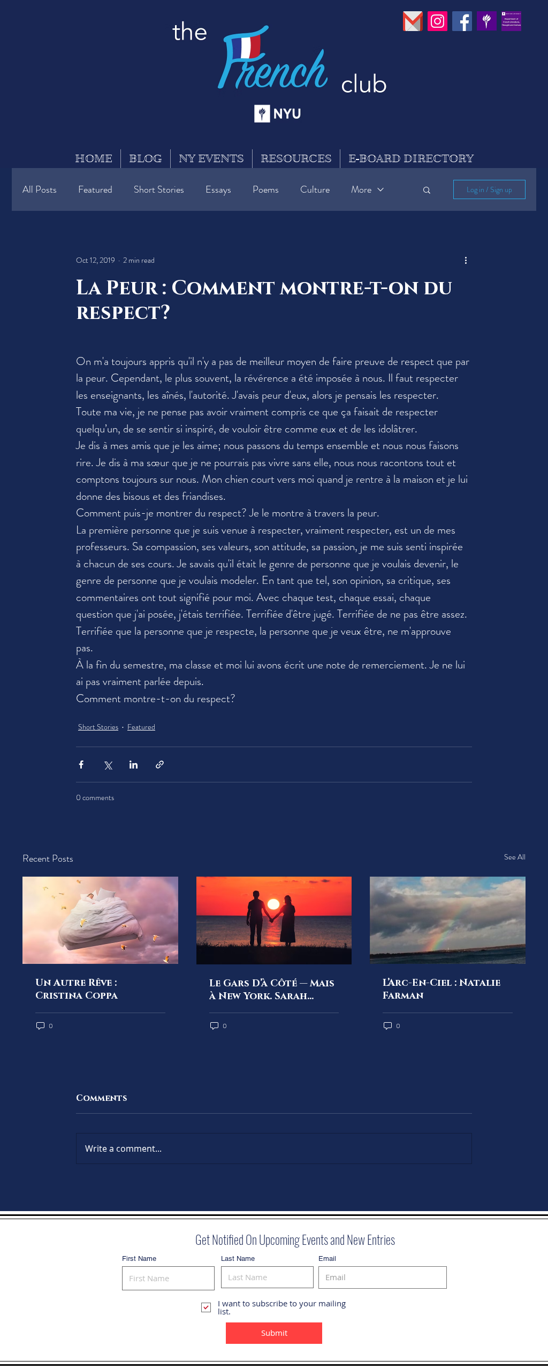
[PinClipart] (487, 21)
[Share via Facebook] (81, 764)
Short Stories (159, 189)
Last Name (238, 1258)
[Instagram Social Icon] (437, 21)
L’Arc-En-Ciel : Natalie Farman (441, 989)
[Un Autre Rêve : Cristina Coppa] (100, 920)
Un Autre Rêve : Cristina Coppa (76, 989)
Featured (95, 189)
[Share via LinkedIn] (133, 764)
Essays (218, 189)
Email (327, 1258)
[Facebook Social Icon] (462, 21)
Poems (266, 189)
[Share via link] (160, 764)
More (361, 189)
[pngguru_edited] (413, 21)
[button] (427, 189)
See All (515, 856)
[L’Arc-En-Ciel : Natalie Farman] (448, 920)
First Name (139, 1258)
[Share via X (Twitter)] (107, 764)
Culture (315, 189)
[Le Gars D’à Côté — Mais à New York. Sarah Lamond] (274, 920)
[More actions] (465, 260)
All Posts (39, 189)
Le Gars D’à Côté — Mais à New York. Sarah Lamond (271, 990)
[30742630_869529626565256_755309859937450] (511, 21)
